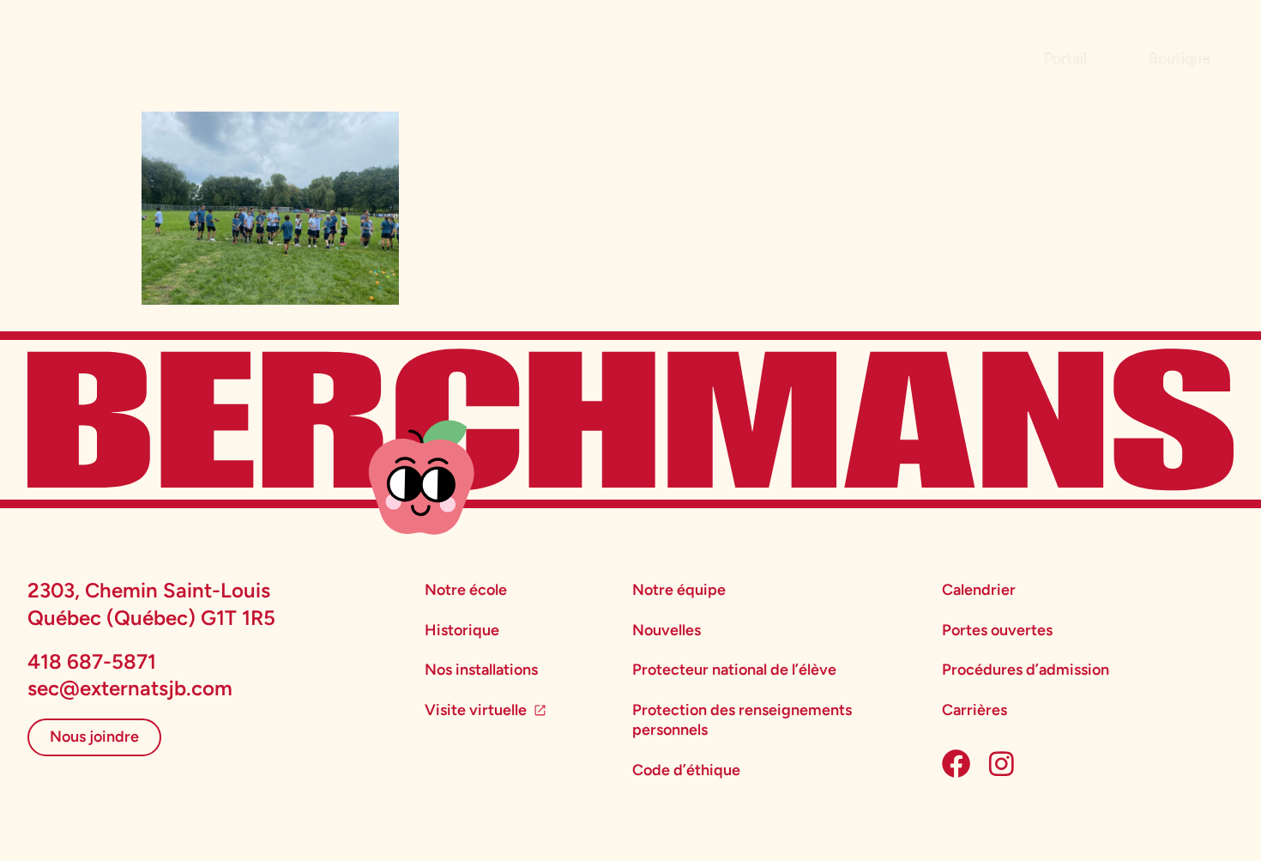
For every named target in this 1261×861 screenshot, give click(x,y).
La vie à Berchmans (342, 54)
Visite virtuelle (476, 709)
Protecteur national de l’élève (734, 669)
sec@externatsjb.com (129, 688)
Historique (462, 630)
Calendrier (979, 589)
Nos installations (481, 669)
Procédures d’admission (1025, 669)
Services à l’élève (521, 54)
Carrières (974, 709)
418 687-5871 (91, 661)
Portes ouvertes (997, 630)
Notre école (466, 589)
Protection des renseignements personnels (742, 719)
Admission (187, 54)
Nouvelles (666, 630)
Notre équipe (679, 589)
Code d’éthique (686, 770)
